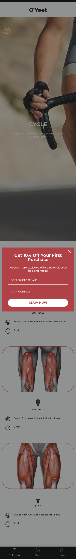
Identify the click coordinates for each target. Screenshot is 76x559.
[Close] (69, 252)
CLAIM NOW (38, 302)
